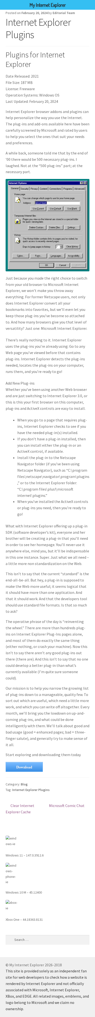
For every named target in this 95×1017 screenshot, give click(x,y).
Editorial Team (64, 13)
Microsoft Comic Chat (67, 806)
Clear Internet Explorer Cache (20, 808)
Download (24, 767)
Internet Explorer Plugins (31, 790)
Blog (24, 784)
